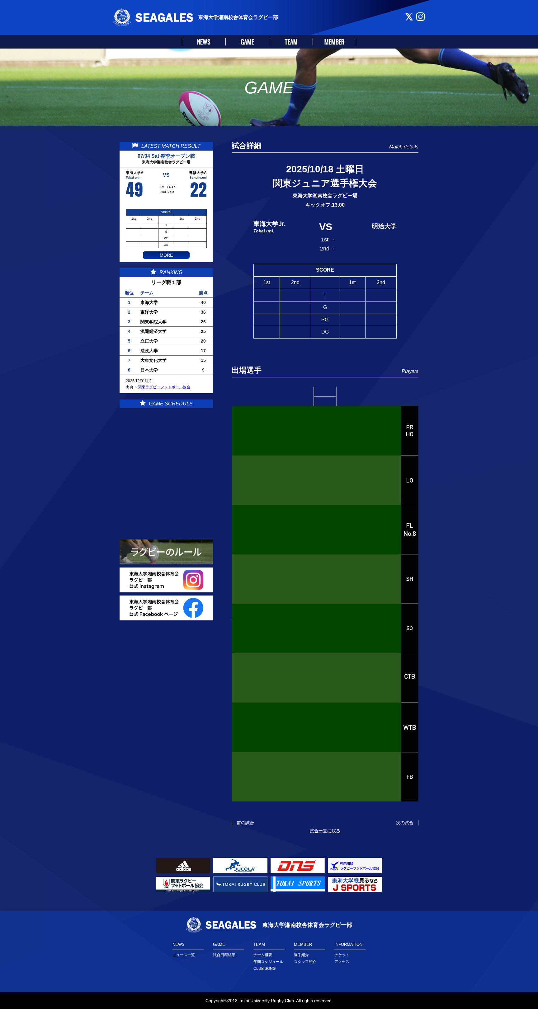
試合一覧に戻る (325, 830)
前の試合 (245, 822)
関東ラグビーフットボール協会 (164, 387)
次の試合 (404, 822)
